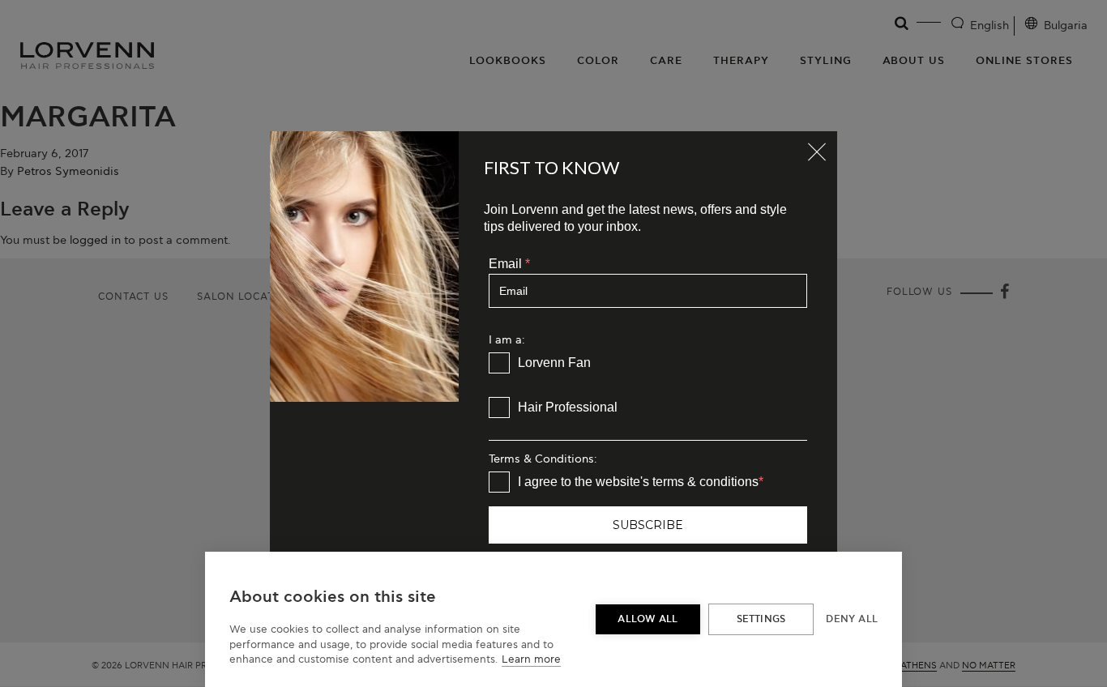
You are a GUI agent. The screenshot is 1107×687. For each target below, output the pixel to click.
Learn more (531, 659)
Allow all (647, 619)
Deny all (852, 619)
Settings (761, 619)
